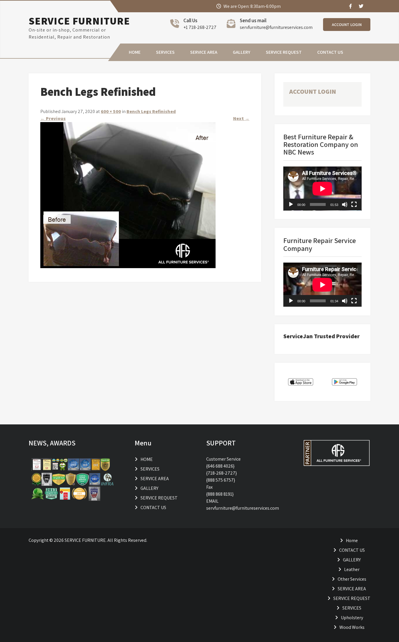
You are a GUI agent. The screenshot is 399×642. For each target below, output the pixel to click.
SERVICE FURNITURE (79, 20)
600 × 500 (111, 111)
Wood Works (352, 627)
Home (352, 540)
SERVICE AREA (203, 52)
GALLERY (241, 52)
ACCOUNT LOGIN (347, 24)
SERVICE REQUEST (284, 52)
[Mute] (345, 204)
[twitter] (360, 6)
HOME (134, 52)
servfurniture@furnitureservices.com (276, 27)
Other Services (352, 579)
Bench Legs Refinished (151, 111)
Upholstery (352, 618)
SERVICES (165, 52)
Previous (53, 118)
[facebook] (350, 6)
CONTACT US (330, 52)
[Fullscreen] (354, 204)
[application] (322, 188)
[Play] (291, 204)
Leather (352, 569)
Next (241, 118)
